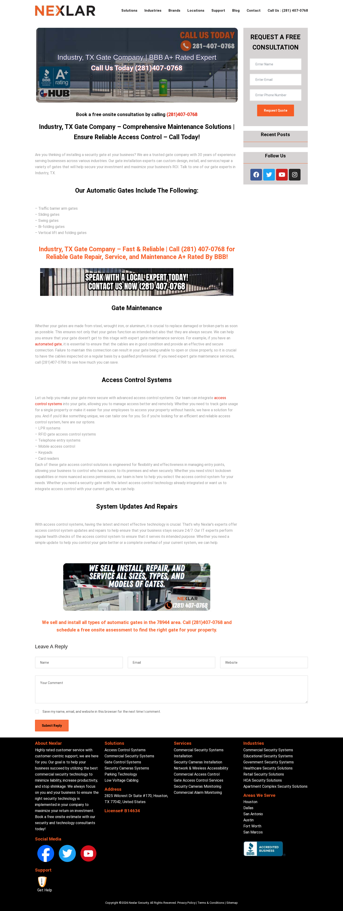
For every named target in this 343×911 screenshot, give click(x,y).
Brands (174, 10)
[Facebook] (256, 175)
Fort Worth (252, 826)
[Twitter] (269, 175)
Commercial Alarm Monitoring (198, 792)
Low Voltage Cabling (121, 780)
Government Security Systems (268, 762)
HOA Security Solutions (262, 780)
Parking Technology (121, 774)
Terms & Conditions (210, 902)
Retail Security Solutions (263, 774)
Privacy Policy (186, 902)
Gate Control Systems (123, 762)
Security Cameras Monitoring (197, 786)
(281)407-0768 (182, 114)
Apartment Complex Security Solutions (275, 786)
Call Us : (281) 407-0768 (288, 10)
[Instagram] (295, 175)
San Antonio (253, 814)
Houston (250, 802)
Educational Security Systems (268, 756)
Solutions (129, 10)
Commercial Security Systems (129, 756)
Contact (254, 10)
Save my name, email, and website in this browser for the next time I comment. (101, 711)
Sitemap (232, 902)
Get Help (44, 890)
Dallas (248, 808)
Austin (248, 820)
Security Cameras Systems (127, 768)
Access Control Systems (125, 750)
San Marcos (253, 832)
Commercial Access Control (197, 774)
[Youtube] (282, 175)
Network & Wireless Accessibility (201, 768)
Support (218, 10)
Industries (152, 10)
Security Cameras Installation (198, 762)
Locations (195, 10)
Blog (236, 10)
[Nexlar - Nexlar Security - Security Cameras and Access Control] (65, 10)
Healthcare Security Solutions (268, 768)
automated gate (48, 344)
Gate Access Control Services (198, 780)
